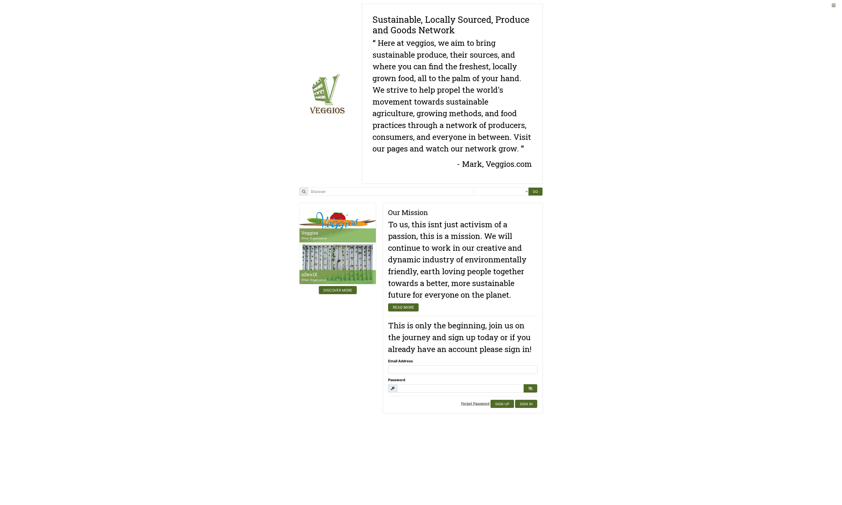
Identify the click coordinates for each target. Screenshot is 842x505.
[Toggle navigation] (833, 5)
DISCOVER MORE (337, 290)
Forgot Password (475, 403)
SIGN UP (502, 404)
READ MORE (403, 307)
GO (535, 191)
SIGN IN (526, 404)
